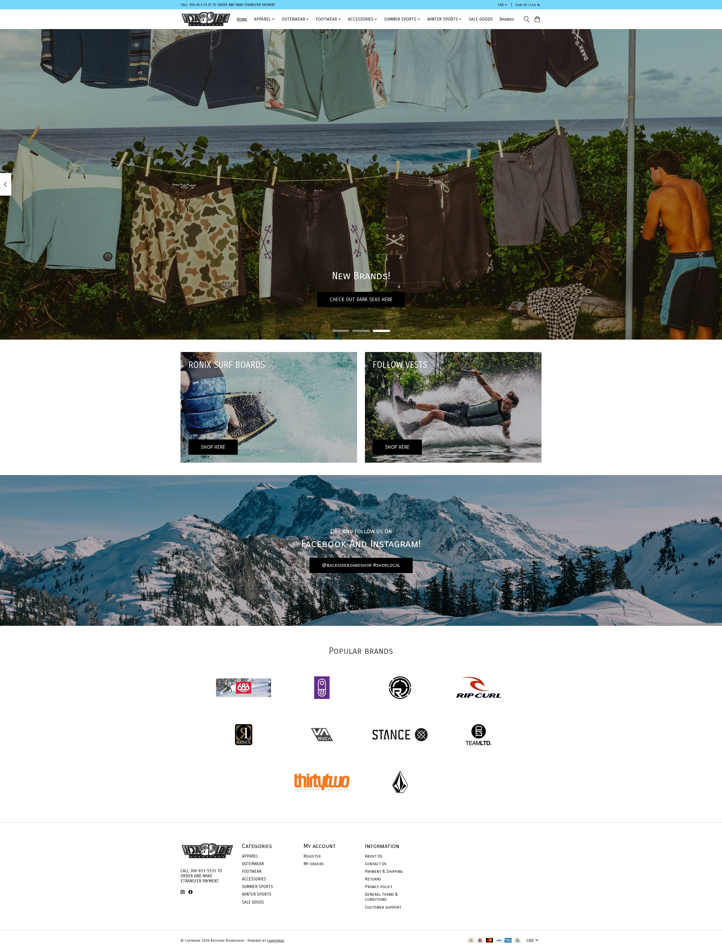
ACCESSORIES (254, 879)
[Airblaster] (322, 688)
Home (242, 19)
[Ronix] (243, 735)
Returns (373, 879)
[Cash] (470, 940)
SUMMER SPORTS (257, 886)
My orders (313, 863)
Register (312, 856)
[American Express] (508, 940)
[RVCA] (322, 735)
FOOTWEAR (251, 871)
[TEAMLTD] (478, 735)
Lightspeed (275, 941)
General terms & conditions (381, 897)
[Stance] (400, 735)
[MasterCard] (489, 940)
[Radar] (400, 688)
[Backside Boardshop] (205, 19)
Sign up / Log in (527, 5)
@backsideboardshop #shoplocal (361, 565)
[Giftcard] (480, 940)
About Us (373, 856)
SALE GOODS (481, 19)
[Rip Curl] (478, 688)
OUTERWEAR (253, 863)
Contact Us (376, 863)
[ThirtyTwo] (322, 782)
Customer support (383, 907)
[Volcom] (400, 782)
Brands (506, 19)
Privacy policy (378, 886)
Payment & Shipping (384, 871)
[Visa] (499, 940)
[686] (243, 688)
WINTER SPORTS (256, 894)
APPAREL (250, 856)
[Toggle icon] (526, 19)
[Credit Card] (517, 940)
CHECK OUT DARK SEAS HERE (361, 299)
